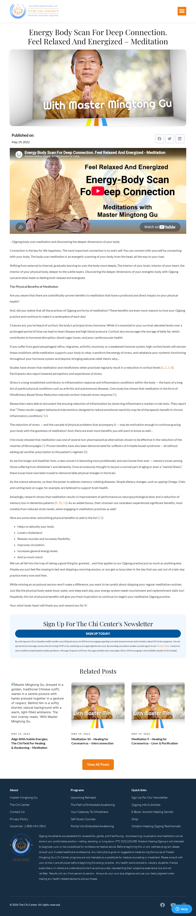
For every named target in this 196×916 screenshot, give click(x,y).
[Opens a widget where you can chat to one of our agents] (181, 909)
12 (100, 517)
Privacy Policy (163, 646)
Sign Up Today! (98, 633)
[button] (182, 11)
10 (60, 503)
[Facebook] (162, 905)
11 (64, 503)
